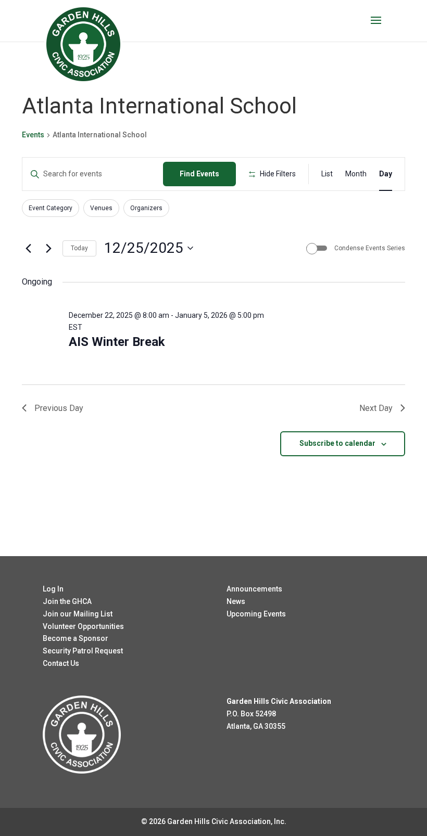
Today (79, 248)
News (236, 601)
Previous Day (58, 408)
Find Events (199, 174)
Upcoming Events (256, 614)
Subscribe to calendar (337, 443)
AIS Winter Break (117, 342)
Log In (53, 589)
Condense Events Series (369, 248)
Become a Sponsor (75, 638)
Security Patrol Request (83, 651)
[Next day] (48, 248)
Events (33, 135)
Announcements (254, 589)
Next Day (376, 408)
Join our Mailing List (77, 614)
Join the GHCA (67, 601)
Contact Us (61, 663)
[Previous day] (28, 248)
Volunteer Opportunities (83, 626)
